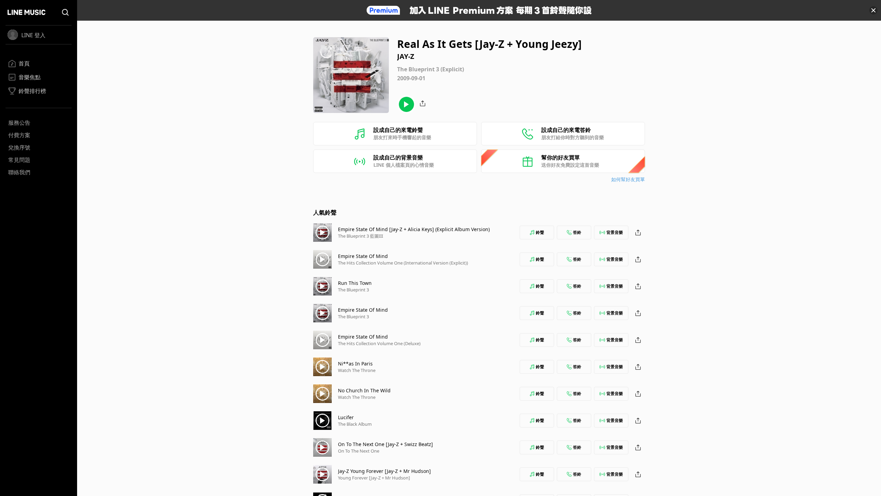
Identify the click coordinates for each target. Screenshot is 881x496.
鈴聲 (540, 232)
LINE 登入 (33, 35)
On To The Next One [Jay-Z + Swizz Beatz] (385, 444)
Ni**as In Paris (355, 363)
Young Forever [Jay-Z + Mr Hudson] (374, 478)
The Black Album (355, 424)
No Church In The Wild (364, 390)
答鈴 (577, 232)
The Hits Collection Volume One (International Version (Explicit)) (403, 263)
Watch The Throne (356, 370)
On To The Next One (358, 451)
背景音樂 (614, 232)
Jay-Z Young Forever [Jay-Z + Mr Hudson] (384, 471)
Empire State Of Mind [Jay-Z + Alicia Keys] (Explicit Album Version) (414, 229)
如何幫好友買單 (628, 179)
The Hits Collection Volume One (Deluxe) (379, 343)
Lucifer (346, 417)
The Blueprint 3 (353, 290)
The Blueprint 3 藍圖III (360, 236)
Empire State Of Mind (363, 256)
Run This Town (355, 283)
